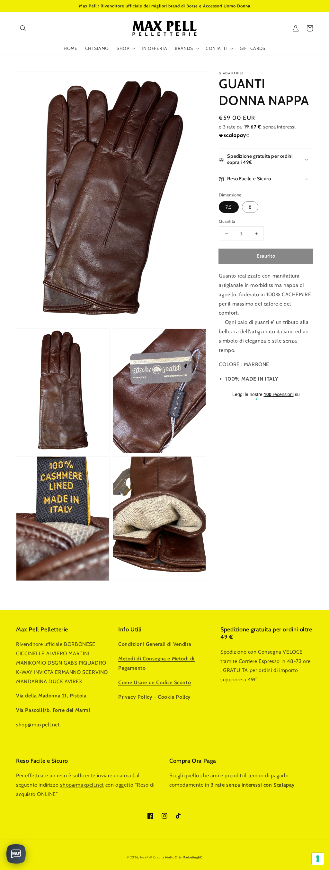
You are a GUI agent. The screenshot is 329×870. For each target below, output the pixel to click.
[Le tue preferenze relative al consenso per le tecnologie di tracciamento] (318, 859)
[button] (23, 28)
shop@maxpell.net (82, 785)
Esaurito (266, 256)
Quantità (227, 221)
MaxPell (146, 857)
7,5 (229, 207)
